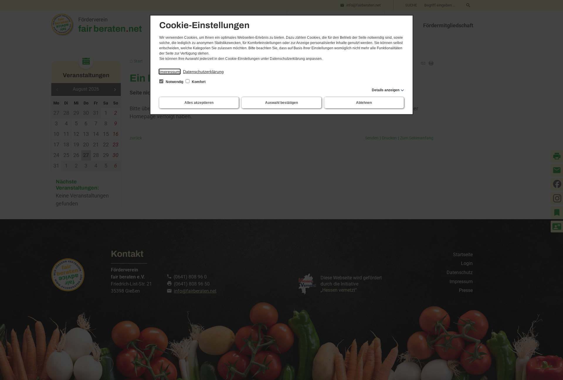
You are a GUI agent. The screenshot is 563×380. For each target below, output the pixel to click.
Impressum (169, 71)
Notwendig (174, 82)
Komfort (198, 82)
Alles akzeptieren (198, 103)
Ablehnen (364, 103)
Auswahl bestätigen (281, 103)
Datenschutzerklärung (203, 71)
